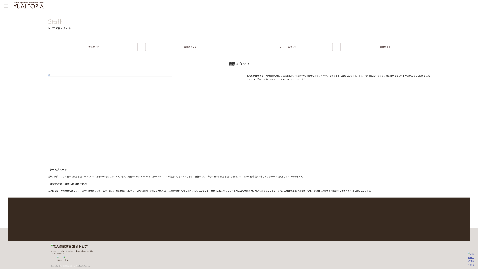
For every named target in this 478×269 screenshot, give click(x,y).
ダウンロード (120, 222)
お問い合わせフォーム (351, 222)
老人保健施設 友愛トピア (68, 266)
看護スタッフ (190, 46)
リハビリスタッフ (287, 46)
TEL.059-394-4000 (354, 228)
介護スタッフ (92, 46)
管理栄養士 (385, 46)
